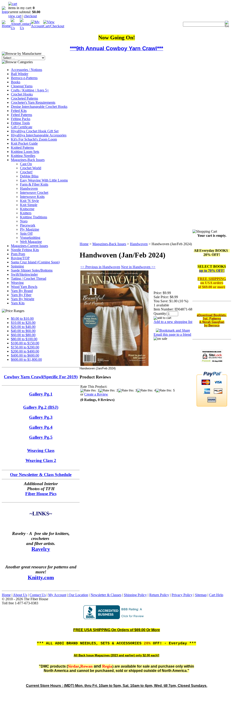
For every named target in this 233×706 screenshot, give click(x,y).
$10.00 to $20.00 (23, 323)
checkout (30, 16)
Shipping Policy (135, 595)
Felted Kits (19, 111)
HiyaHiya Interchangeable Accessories (38, 135)
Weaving (17, 283)
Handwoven (29, 188)
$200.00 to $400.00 (25, 351)
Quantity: (160, 313)
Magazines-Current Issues (29, 246)
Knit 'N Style (29, 201)
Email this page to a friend (172, 334)
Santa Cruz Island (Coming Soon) (35, 262)
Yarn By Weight (22, 299)
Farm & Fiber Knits (34, 184)
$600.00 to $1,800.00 (26, 359)
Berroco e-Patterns (24, 78)
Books (15, 82)
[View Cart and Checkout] (53, 26)
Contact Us (38, 595)
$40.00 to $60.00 (23, 331)
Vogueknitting (30, 238)
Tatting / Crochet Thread (28, 278)
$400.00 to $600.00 (25, 355)
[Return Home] (5, 12)
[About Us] (15, 28)
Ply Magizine (29, 229)
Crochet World (30, 168)
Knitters (25, 213)
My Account (57, 595)
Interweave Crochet (34, 192)
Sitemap (201, 595)
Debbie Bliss (29, 176)
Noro (24, 221)
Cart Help (216, 595)
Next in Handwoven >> (138, 267)
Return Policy (159, 595)
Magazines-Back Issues (28, 160)
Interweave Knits (32, 197)
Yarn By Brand (22, 291)
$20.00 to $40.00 (23, 327)
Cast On (26, 164)
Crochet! (26, 172)
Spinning (17, 266)
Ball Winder (19, 74)
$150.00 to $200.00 (25, 347)
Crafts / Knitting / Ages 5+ (30, 90)
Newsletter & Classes (106, 595)
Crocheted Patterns (24, 98)
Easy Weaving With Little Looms (44, 180)
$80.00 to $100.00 (24, 339)
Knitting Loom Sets (25, 152)
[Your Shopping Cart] (12, 4)
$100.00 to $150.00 (25, 343)
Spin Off (26, 233)
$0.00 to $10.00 (22, 318)
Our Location (78, 595)
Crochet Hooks (22, 94)
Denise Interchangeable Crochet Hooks (39, 106)
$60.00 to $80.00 (23, 335)
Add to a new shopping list (173, 322)
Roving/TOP (20, 258)
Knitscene (27, 209)
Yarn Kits (18, 303)
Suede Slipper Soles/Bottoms (32, 270)
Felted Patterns (21, 115)
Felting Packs (20, 119)
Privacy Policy (182, 595)
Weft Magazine (31, 242)
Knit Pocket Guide (24, 143)
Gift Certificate (21, 127)
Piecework (27, 225)
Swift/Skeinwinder (24, 274)
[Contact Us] (25, 28)
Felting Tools (20, 123)
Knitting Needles (23, 156)
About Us (20, 595)
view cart (14, 16)
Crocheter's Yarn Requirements (33, 102)
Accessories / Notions (26, 70)
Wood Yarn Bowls (24, 287)
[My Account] (37, 26)
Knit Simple (28, 205)
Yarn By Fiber (21, 295)
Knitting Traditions (33, 217)
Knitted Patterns (22, 147)
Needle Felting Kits (25, 250)
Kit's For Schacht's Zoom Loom (34, 139)
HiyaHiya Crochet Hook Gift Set (34, 131)
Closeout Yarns (22, 86)
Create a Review (96, 394)
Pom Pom (18, 254)
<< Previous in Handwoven (100, 267)
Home (84, 244)
